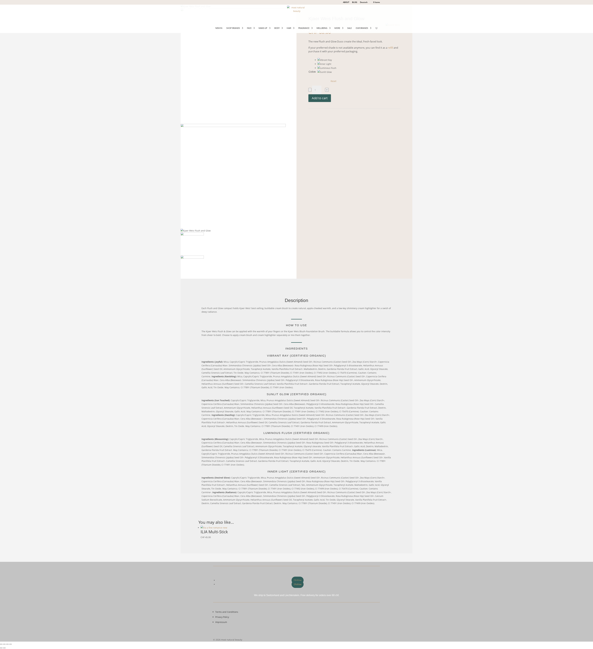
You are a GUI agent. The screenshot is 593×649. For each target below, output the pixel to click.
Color (312, 71)
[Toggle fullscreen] (4, 644)
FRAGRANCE (303, 28)
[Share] (7, 644)
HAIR (289, 28)
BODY (277, 28)
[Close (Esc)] (10, 644)
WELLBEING (321, 28)
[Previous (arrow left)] (1, 647)
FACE (249, 28)
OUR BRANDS (362, 28)
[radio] (327, 60)
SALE (349, 28)
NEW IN (218, 28)
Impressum (221, 622)
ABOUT (346, 2)
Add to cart (320, 98)
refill (390, 47)
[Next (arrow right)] (4, 647)
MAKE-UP (263, 28)
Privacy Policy (222, 617)
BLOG (354, 2)
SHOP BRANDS (233, 28)
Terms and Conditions (226, 611)
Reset (333, 81)
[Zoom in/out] (1, 644)
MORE (337, 28)
